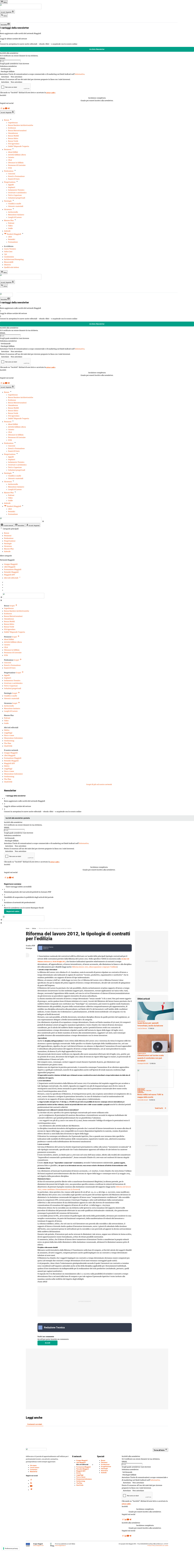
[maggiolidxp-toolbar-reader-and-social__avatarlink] (41, 948)
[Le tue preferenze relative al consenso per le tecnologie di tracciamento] (11, 1548)
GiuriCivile (8, 746)
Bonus (6, 120)
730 (5, 254)
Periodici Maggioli (11, 572)
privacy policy (50, 92)
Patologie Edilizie (8, 71)
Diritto (6, 730)
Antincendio (13, 212)
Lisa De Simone (142, 1028)
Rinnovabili (8, 262)
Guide (10, 228)
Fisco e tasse (9, 735)
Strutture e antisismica (17, 193)
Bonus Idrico (13, 138)
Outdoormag (9, 741)
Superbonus (13, 123)
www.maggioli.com (38, 1545)
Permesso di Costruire (17, 165)
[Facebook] (31, 1480)
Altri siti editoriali (11, 578)
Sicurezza (8, 209)
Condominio (9, 257)
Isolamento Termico (16, 190)
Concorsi (11, 174)
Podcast (11, 223)
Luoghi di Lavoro (15, 217)
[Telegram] (31, 1490)
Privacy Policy (151, 1545)
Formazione (13, 242)
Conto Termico (10, 249)
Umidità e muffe (14, 204)
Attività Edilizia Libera (17, 155)
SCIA (10, 168)
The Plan (7, 743)
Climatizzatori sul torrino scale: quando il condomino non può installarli (150, 1058)
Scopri (12, 606)
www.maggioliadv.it (60, 1545)
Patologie (8, 201)
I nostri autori (34, 1467)
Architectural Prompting (14, 259)
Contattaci (33, 1469)
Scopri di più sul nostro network (99, 784)
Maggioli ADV (9, 575)
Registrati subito (12, 911)
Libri (10, 237)
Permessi (8, 149)
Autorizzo (5, 77)
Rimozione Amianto (16, 215)
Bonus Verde (13, 141)
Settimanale (6, 69)
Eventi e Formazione (16, 176)
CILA (10, 160)
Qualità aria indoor (11, 267)
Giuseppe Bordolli (142, 1063)
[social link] (41, 1327)
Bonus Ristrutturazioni (17, 131)
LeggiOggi (8, 733)
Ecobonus (12, 128)
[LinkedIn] (31, 1483)
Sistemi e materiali (15, 206)
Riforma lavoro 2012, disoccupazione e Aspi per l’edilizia (94, 967)
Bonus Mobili (13, 136)
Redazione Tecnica (48, 947)
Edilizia (34, 928)
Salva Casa (8, 251)
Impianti (11, 187)
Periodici (11, 239)
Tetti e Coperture (15, 195)
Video (10, 226)
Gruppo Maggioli (10, 564)
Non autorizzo (16, 77)
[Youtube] (31, 1487)
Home (27, 928)
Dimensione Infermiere (13, 738)
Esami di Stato (14, 179)
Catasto (11, 157)
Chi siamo (33, 1465)
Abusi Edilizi (13, 152)
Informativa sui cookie (162, 1545)
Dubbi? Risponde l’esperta (18, 146)
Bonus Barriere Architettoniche (20, 125)
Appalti (11, 185)
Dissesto (7, 265)
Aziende (7, 231)
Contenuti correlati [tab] (34, 1424)
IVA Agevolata (13, 144)
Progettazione (10, 182)
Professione (9, 171)
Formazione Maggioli (12, 569)
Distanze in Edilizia (15, 163)
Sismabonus (13, 133)
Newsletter (33, 1471)
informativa (79, 74)
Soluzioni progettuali (16, 198)
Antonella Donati (142, 1100)
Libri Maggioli (9, 567)
